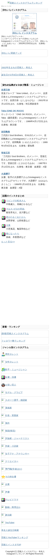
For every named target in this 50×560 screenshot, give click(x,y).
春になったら (12, 233)
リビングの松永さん (16, 200)
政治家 (8, 515)
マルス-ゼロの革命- (15, 209)
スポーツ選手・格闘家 (16, 400)
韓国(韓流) (10, 431)
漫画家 (8, 408)
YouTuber (9, 522)
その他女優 (10, 476)
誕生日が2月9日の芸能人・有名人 (17, 75)
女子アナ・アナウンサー (17, 453)
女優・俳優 (10, 377)
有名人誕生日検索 (10, 530)
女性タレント (11, 362)
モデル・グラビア (14, 392)
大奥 (8, 225)
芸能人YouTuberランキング (14, 537)
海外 (7, 423)
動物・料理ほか (13, 507)
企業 (7, 484)
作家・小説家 (11, 446)
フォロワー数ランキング (13, 341)
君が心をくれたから (16, 217)
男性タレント (11, 354)
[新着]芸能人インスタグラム (15, 333)
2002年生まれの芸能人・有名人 (16, 67)
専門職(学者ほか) (13, 469)
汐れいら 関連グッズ (11, 53)
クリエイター (11, 461)
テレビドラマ (11, 499)
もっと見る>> (8, 242)
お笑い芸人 (10, 385)
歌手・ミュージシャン (16, 369)
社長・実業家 (11, 415)
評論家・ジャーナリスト (17, 438)
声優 (7, 492)
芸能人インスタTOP (11, 544)
